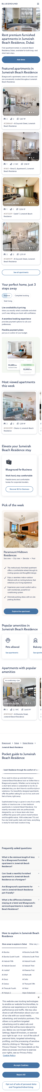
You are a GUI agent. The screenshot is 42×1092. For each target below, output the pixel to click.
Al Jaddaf (5, 970)
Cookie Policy (9, 1055)
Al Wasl (25, 988)
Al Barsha (5, 952)
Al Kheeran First (28, 970)
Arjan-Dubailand (28, 993)
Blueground (6, 743)
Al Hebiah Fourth (28, 961)
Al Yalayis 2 (6, 993)
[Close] (38, 997)
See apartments (12, 653)
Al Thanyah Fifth (28, 984)
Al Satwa (5, 984)
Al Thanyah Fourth (9, 988)
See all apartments (21, 272)
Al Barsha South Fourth (10, 957)
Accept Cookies (21, 1065)
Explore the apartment (21, 611)
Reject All (21, 1074)
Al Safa (25, 979)
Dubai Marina (28, 743)
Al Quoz (5, 979)
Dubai (16, 743)
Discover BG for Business (19, 489)
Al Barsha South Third (30, 957)
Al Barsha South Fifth (30, 952)
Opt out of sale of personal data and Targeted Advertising (21, 1086)
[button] (38, 4)
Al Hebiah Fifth (7, 961)
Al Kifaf (5, 975)
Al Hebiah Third (28, 966)
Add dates (21, 59)
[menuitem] (14, 945)
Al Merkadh (26, 975)
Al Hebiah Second (9, 966)
